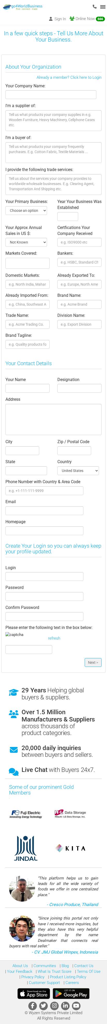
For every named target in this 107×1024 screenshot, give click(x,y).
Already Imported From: (26, 295)
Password (14, 587)
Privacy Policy (32, 977)
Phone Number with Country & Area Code (42, 481)
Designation (68, 379)
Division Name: (71, 315)
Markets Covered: (21, 253)
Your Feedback (19, 971)
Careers (71, 982)
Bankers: (65, 253)
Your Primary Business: (26, 201)
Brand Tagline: (18, 335)
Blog (65, 965)
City (8, 441)
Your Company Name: (25, 85)
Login (10, 567)
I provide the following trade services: (39, 169)
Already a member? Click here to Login (69, 77)
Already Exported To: (76, 275)
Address (12, 399)
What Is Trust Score (54, 971)
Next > (93, 662)
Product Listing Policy (67, 977)
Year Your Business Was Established (79, 204)
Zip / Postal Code (73, 441)
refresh (54, 638)
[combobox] (27, 263)
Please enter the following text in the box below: (48, 627)
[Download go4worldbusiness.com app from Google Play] (71, 993)
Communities (44, 965)
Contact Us (83, 965)
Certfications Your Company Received (74, 230)
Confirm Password (22, 607)
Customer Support (44, 982)
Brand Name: (69, 295)
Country (64, 461)
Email (10, 501)
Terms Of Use (88, 971)
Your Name (15, 379)
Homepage (15, 521)
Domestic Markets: (22, 275)
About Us (20, 965)
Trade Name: (17, 315)
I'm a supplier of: (20, 105)
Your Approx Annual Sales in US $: (23, 230)
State (10, 461)
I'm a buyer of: (18, 137)
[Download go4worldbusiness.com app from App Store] (33, 993)
